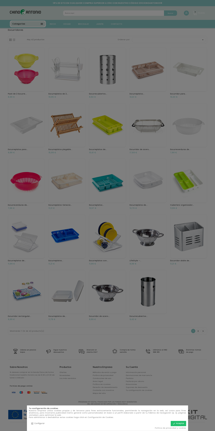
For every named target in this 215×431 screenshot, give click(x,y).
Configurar (38, 423)
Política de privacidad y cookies (170, 428)
